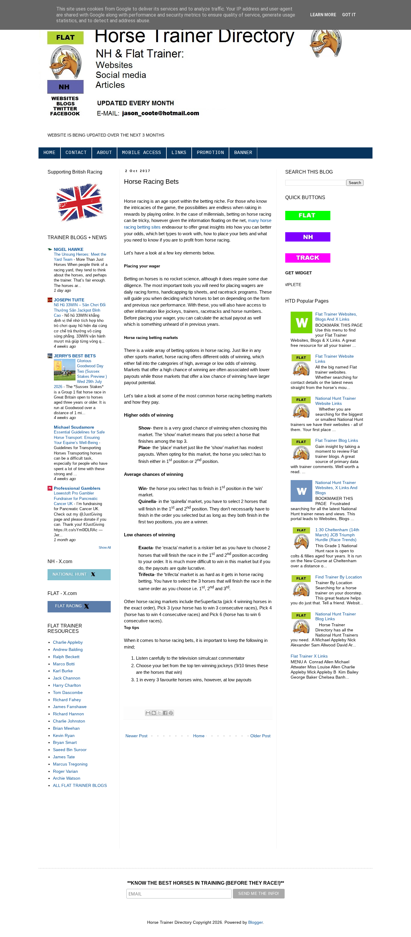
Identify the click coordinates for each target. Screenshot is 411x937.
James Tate (64, 756)
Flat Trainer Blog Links (336, 440)
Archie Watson (66, 778)
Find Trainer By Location (338, 577)
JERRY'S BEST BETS (75, 355)
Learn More (323, 14)
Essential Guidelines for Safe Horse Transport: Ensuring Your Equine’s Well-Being (79, 437)
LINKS (179, 153)
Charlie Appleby (68, 642)
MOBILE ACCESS (141, 153)
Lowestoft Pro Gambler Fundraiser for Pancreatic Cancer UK (76, 498)
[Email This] (148, 713)
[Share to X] (159, 713)
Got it (349, 14)
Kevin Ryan (64, 735)
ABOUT (104, 153)
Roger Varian (65, 771)
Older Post (260, 735)
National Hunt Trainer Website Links (335, 401)
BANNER (243, 153)
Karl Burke (63, 670)
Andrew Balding (68, 649)
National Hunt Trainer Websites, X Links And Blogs (336, 487)
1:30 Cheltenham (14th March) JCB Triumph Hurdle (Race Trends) (337, 534)
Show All (105, 547)
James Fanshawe (70, 706)
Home (199, 735)
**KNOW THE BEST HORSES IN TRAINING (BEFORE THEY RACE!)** (205, 883)
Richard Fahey (67, 699)
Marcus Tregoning (70, 764)
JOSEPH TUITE (69, 299)
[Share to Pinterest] (171, 713)
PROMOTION (210, 153)
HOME (49, 153)
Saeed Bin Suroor (70, 749)
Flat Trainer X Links (309, 656)
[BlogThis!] (154, 713)
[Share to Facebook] (165, 713)
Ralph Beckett (66, 656)
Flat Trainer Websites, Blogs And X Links (336, 317)
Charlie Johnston (69, 721)
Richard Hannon (68, 713)
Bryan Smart (65, 742)
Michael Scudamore (74, 427)
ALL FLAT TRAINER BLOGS (80, 785)
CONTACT (76, 153)
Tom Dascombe (68, 692)
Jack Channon (66, 678)
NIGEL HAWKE (68, 249)
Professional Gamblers (77, 488)
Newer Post (136, 735)
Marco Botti (64, 663)
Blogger (255, 922)
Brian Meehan (66, 728)
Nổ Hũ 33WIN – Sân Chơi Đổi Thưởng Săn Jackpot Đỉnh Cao (80, 310)
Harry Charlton (67, 685)
